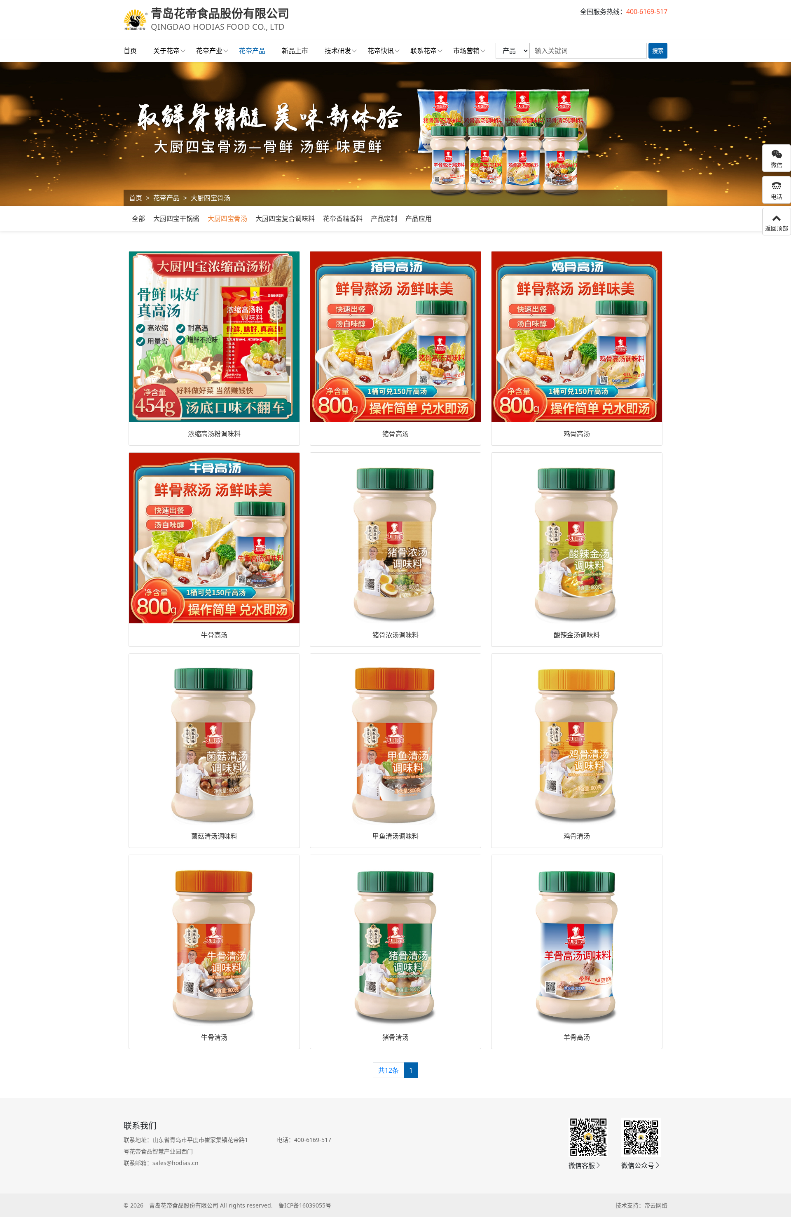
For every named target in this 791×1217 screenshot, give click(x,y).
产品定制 (384, 218)
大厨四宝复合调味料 (285, 218)
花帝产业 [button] (209, 50)
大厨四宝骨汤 (210, 197)
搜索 (658, 50)
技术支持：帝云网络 (641, 1205)
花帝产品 (166, 197)
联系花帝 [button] (423, 50)
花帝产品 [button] (252, 50)
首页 (130, 50)
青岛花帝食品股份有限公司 (183, 1205)
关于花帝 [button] (166, 50)
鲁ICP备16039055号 (304, 1205)
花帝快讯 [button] (380, 50)
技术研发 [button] (338, 50)
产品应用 (418, 218)
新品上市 (295, 50)
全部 (138, 218)
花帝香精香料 (343, 218)
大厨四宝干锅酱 (176, 218)
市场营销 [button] (466, 50)
